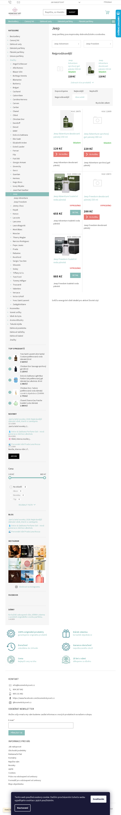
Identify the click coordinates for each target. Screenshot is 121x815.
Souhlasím (98, 799)
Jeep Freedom (20, 201)
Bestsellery (15, 36)
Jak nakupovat (57, 2)
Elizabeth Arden (20, 142)
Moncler (16, 233)
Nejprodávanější (62, 97)
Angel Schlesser (20, 64)
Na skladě (19, 486)
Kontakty (12, 757)
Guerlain (16, 174)
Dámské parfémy (17, 48)
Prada (15, 249)
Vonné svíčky (15, 312)
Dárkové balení (16, 335)
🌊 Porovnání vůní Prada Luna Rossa (24, 444)
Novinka (18, 495)
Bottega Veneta (20, 75)
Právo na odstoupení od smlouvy (22, 776)
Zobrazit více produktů (81, 82)
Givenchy (17, 166)
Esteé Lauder (18, 146)
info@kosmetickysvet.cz (24, 685)
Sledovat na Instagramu (29, 586)
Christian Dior (18, 119)
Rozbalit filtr (26, 504)
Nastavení (22, 808)
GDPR (10, 769)
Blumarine (17, 79)
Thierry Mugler (19, 237)
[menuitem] (13, 21)
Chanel (16, 111)
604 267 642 (18, 689)
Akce (17, 491)
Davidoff (16, 123)
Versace (16, 292)
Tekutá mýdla (16, 324)
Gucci (15, 170)
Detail (75, 212)
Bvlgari (16, 87)
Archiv (14, 456)
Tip (16, 499)
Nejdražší (94, 91)
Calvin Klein (18, 95)
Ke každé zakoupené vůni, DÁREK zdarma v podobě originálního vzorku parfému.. (26, 616)
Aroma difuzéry (16, 320)
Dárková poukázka (18, 328)
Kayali (15, 209)
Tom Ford (17, 276)
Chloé (15, 115)
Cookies (12, 772)
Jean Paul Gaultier (20, 190)
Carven (16, 103)
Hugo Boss (17, 182)
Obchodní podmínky (17, 750)
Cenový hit (14, 40)
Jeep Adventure (21, 198)
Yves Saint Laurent (21, 300)
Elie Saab (17, 139)
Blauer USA (17, 71)
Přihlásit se (16, 732)
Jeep (15, 194)
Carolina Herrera (20, 99)
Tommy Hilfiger (19, 280)
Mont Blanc (17, 229)
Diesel (15, 127)
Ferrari (16, 150)
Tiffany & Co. (18, 273)
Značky (13, 60)
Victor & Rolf (18, 296)
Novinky (11, 765)
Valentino (17, 288)
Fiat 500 (16, 158)
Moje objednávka (15, 784)
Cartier (16, 107)
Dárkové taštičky (17, 332)
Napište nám (13, 761)
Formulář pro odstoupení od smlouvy (24, 780)
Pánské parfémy (17, 52)
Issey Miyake (18, 186)
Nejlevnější (79, 91)
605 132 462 (18, 693)
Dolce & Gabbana (20, 135)
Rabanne (17, 253)
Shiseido (17, 265)
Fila (14, 154)
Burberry (17, 83)
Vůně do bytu (15, 316)
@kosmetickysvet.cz (22, 702)
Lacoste (16, 217)
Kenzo (15, 213)
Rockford (17, 257)
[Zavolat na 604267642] (12, 2)
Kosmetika (14, 308)
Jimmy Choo (18, 205)
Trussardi (17, 284)
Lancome (17, 221)
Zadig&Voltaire (19, 304)
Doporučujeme (61, 91)
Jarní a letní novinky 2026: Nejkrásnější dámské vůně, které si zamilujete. (25, 420)
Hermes (16, 178)
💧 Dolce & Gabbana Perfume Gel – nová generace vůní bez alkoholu (26, 433)
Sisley (15, 269)
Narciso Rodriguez (21, 241)
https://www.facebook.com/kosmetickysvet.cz (34, 698)
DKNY (15, 131)
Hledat (72, 12)
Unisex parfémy (17, 56)
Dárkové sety (16, 44)
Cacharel (17, 91)
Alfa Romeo (18, 67)
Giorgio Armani (19, 162)
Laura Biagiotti (19, 225)
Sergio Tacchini (19, 261)
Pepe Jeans (18, 245)
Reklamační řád (15, 754)
